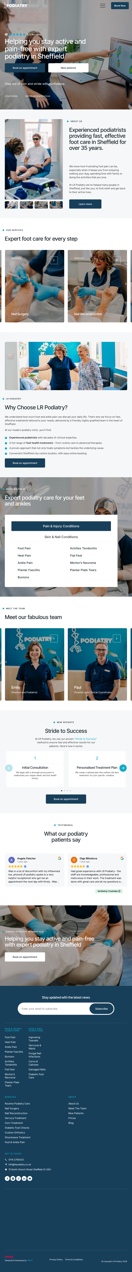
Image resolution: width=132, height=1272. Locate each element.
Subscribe (101, 1008)
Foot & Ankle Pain (15, 1142)
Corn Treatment (14, 1122)
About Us (73, 1103)
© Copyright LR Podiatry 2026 (114, 1261)
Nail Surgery (12, 1108)
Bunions (23, 577)
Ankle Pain (25, 562)
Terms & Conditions (74, 1259)
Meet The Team (77, 1108)
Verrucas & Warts (35, 1047)
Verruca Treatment (15, 1118)
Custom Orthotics (15, 1132)
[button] (6, 283)
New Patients (76, 1113)
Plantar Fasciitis (29, 570)
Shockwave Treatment (17, 1137)
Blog (71, 1122)
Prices (72, 1118)
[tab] (61, 526)
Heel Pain (24, 555)
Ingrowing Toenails (34, 1039)
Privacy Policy (56, 1259)
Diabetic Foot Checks (17, 1127)
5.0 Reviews (34, 34)
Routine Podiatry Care (17, 1103)
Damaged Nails (37, 1069)
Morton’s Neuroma (83, 562)
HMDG (30, 1260)
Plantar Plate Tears (83, 570)
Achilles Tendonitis (83, 548)
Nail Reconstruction (16, 1113)
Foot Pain (24, 548)
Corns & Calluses (33, 1063)
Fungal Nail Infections (35, 1055)
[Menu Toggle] (102, 5)
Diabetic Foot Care (36, 1076)
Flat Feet (76, 555)
